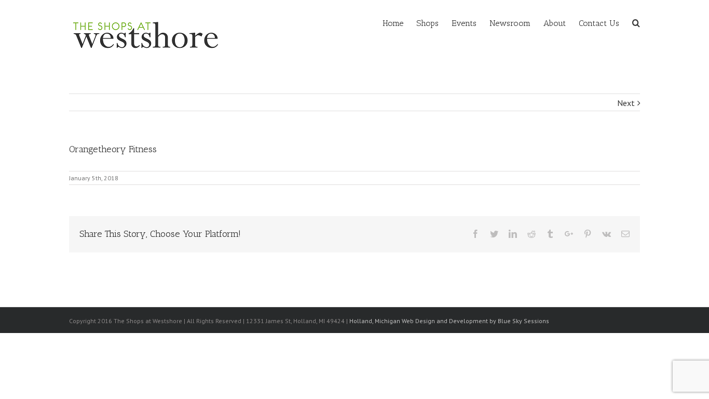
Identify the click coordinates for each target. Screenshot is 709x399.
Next (626, 103)
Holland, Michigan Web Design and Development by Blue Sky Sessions (449, 321)
